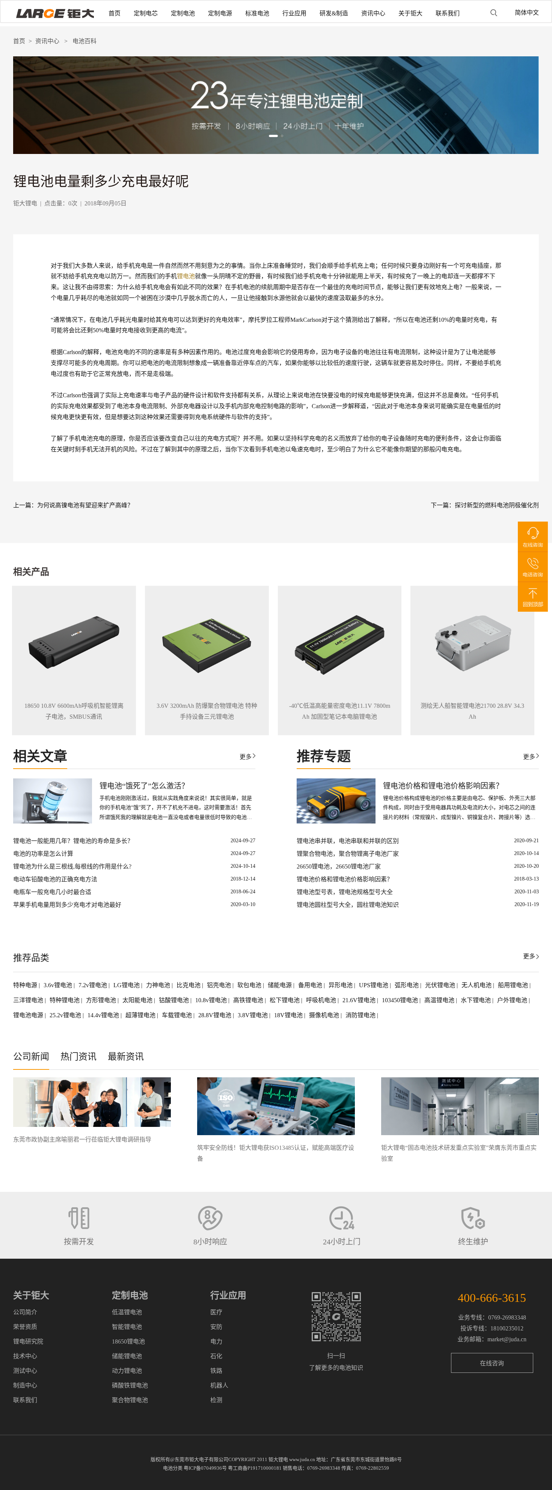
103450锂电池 (400, 1000)
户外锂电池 (513, 1000)
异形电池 (341, 985)
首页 (115, 13)
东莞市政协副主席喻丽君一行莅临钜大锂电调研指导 (82, 1139)
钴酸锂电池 (174, 1000)
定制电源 (220, 13)
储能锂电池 (127, 1356)
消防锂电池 (361, 1015)
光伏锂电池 (441, 985)
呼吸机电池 (322, 1000)
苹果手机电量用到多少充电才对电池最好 (67, 905)
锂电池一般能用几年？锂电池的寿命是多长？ (73, 841)
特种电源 (26, 985)
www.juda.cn (302, 1459)
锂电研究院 (28, 1341)
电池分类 (172, 1468)
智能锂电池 (127, 1327)
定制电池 (183, 13)
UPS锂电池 (374, 985)
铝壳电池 (219, 985)
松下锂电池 (285, 1000)
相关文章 (40, 756)
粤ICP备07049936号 (205, 1468)
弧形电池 (407, 985)
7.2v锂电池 (93, 985)
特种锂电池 (65, 1000)
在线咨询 (492, 1363)
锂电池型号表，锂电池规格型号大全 (345, 892)
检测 (216, 1400)
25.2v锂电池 (66, 1015)
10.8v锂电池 (211, 1000)
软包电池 (250, 985)
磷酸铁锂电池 (130, 1385)
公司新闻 (31, 1057)
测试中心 (25, 1371)
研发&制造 (334, 13)
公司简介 (25, 1312)
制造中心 (25, 1385)
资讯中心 (373, 13)
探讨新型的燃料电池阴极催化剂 (497, 505)
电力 (216, 1341)
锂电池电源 (29, 1015)
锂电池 (186, 276)
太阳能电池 (138, 1000)
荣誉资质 (25, 1327)
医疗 (216, 1312)
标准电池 (257, 13)
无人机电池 (477, 985)
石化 (216, 1356)
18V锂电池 (289, 1015)
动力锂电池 (127, 1371)
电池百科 (84, 41)
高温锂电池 (440, 1000)
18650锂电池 (128, 1341)
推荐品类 (31, 958)
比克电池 (189, 985)
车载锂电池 (177, 1015)
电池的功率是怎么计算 (43, 854)
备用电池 (311, 985)
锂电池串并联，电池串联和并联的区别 (348, 841)
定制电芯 (146, 13)
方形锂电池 (102, 1000)
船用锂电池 (513, 985)
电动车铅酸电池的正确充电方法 (55, 879)
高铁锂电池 (249, 1000)
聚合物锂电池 (130, 1400)
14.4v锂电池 (104, 1015)
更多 (246, 757)
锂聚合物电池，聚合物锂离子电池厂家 (348, 854)
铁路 (216, 1371)
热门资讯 (78, 1057)
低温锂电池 (127, 1312)
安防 (216, 1327)
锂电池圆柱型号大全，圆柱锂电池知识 (348, 905)
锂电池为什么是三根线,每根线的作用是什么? (72, 866)
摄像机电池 (325, 1015)
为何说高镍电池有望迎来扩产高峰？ (85, 505)
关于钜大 (410, 13)
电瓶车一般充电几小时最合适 (52, 892)
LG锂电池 (127, 985)
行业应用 (294, 13)
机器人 (219, 1385)
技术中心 (25, 1356)
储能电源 (280, 985)
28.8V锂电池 (215, 1015)
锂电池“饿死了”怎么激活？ (144, 786)
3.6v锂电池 (59, 985)
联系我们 (448, 13)
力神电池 (159, 985)
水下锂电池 (476, 1000)
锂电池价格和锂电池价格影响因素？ (443, 786)
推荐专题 (324, 756)
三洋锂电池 (29, 1000)
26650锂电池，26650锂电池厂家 (339, 866)
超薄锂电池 (141, 1015)
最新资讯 (126, 1057)
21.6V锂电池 (359, 1000)
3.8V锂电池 (253, 1015)
